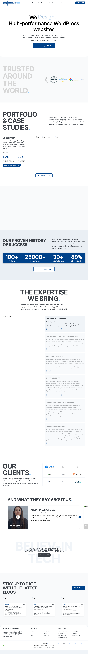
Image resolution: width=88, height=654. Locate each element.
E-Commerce (61, 633)
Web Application (62, 635)
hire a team (80, 3)
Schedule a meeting (44, 269)
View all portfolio (44, 175)
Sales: (39, 647)
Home (33, 3)
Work (56, 3)
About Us (41, 3)
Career (45, 633)
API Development (76, 635)
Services (49, 3)
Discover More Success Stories (11, 165)
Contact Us (47, 635)
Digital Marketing (62, 637)
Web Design (75, 631)
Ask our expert (44, 555)
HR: (49, 647)
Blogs (62, 3)
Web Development (62, 631)
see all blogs (78, 588)
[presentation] (79, 517)
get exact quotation (44, 46)
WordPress (74, 633)
